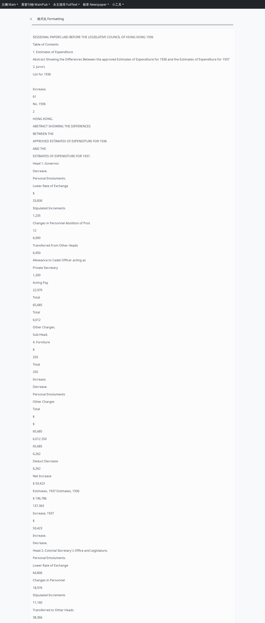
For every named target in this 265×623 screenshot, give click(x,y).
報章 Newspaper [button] (95, 4)
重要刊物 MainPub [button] (34, 4)
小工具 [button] (116, 4)
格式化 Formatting (50, 19)
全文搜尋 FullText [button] (65, 4)
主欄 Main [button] (9, 4)
